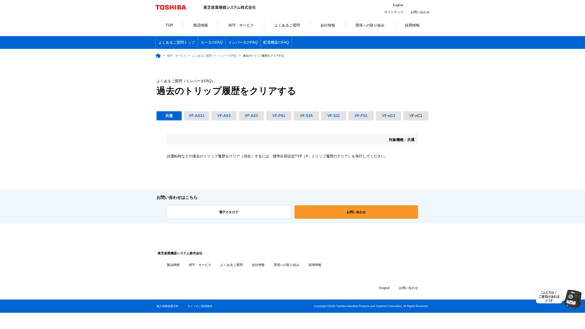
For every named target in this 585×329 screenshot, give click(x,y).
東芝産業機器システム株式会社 (180, 253)
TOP (169, 25)
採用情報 (412, 25)
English (398, 5)
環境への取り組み (370, 25)
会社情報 (327, 25)
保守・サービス (241, 25)
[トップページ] (158, 55)
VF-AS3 (224, 116)
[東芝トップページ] (173, 12)
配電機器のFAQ (276, 42)
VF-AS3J (196, 116)
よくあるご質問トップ (176, 42)
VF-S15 (306, 116)
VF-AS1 (251, 116)
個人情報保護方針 (167, 306)
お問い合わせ (420, 12)
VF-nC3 (388, 116)
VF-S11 (333, 116)
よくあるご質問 (287, 25)
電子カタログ (228, 212)
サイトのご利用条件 (200, 306)
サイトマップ (393, 12)
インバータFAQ (227, 55)
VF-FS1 (361, 116)
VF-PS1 (278, 116)
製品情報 (200, 25)
